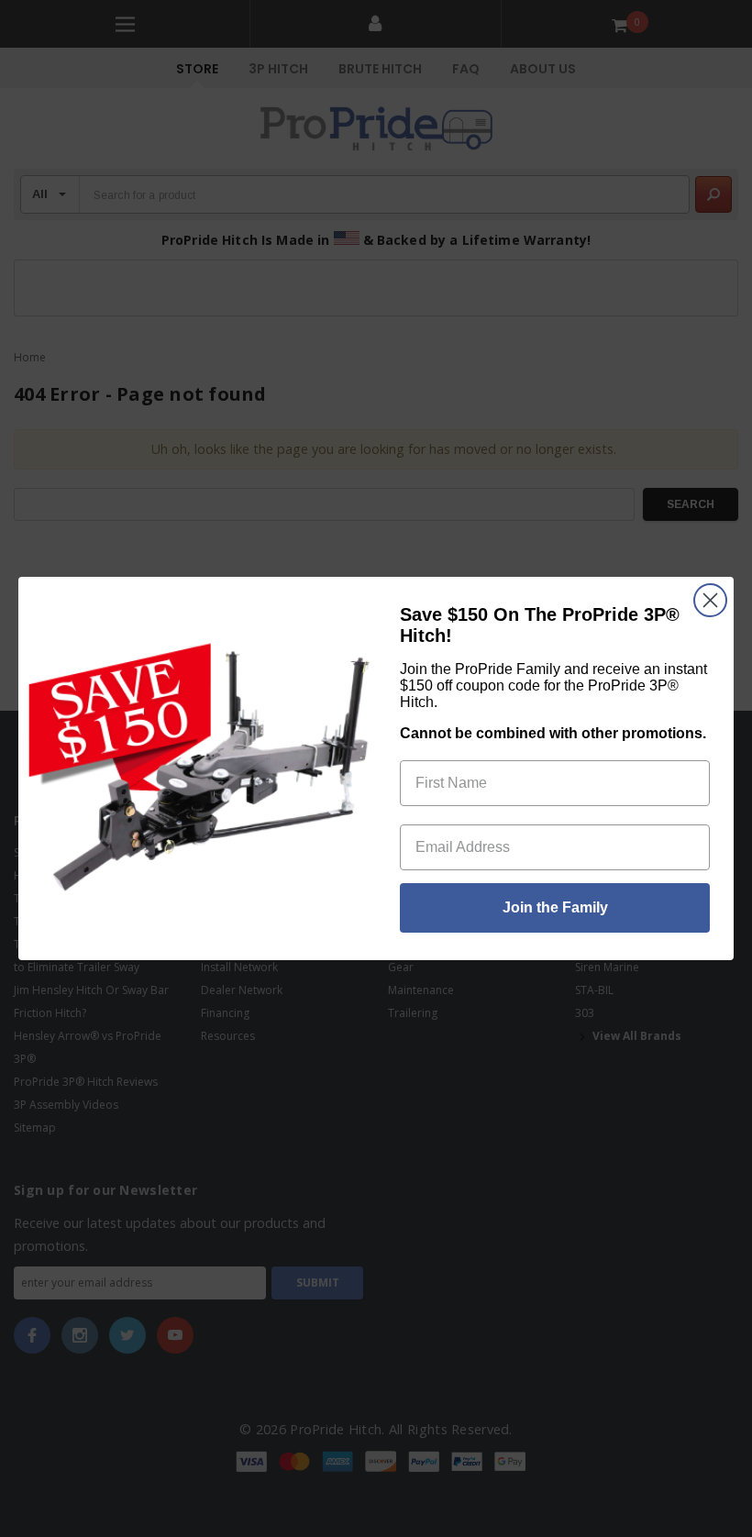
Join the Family (555, 907)
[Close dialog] (710, 600)
